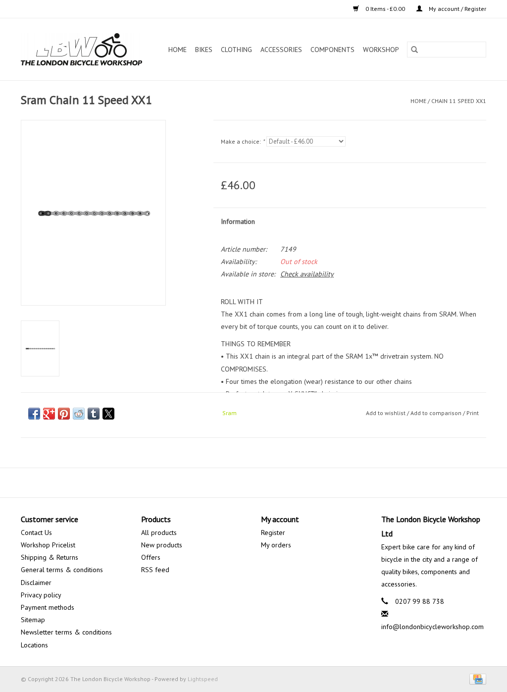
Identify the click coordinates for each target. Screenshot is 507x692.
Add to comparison (436, 413)
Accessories (281, 49)
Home (177, 49)
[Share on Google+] (49, 414)
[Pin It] (64, 414)
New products (161, 544)
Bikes (203, 49)
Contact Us (36, 532)
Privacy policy (41, 594)
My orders (276, 544)
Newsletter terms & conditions (66, 632)
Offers (150, 557)
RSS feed (155, 569)
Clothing (236, 49)
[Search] (414, 49)
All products (159, 532)
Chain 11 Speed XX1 (458, 101)
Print (472, 413)
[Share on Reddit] (79, 414)
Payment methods (47, 607)
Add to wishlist (386, 413)
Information (238, 221)
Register (273, 532)
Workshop (381, 49)
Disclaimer (36, 582)
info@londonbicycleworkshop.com (432, 626)
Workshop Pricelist (48, 544)
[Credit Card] (476, 678)
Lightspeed (203, 679)
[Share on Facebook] (34, 414)
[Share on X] (108, 414)
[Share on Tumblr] (94, 414)
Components (332, 49)
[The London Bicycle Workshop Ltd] (85, 49)
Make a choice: (242, 141)
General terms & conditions (62, 569)
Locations (34, 644)
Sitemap (33, 619)
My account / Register (456, 8)
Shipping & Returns (49, 557)
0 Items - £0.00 (385, 8)
